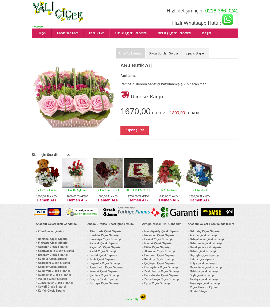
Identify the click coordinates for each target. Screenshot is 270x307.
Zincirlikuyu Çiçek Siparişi (161, 279)
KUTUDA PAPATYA (138, 190)
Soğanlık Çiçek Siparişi (104, 263)
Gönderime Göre (67, 33)
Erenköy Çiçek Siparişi (53, 254)
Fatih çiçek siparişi (202, 259)
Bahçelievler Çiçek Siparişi (161, 275)
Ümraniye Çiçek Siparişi (105, 239)
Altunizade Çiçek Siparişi (105, 231)
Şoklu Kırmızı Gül (108, 190)
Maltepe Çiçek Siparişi (52, 278)
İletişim (206, 33)
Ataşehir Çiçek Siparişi (53, 246)
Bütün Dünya (198, 291)
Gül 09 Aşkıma (77, 190)
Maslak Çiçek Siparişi (158, 243)
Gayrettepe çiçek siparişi (206, 267)
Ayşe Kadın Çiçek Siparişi (106, 267)
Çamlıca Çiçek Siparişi (104, 275)
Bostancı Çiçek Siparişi (53, 238)
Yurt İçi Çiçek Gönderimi (131, 33)
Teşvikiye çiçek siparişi (205, 283)
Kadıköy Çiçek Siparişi (53, 266)
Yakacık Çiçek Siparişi (103, 271)
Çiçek (42, 33)
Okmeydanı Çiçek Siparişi (161, 267)
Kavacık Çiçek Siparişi (104, 243)
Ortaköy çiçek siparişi (204, 271)
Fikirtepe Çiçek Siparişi (53, 242)
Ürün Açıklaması (130, 53)
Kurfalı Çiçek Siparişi (52, 290)
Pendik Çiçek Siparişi (103, 255)
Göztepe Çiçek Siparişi (104, 283)
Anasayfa (37, 27)
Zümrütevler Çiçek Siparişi (55, 282)
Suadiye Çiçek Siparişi (53, 258)
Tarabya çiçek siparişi (204, 279)
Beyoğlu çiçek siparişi (204, 255)
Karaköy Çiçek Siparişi (159, 259)
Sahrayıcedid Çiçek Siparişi (56, 250)
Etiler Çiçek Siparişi (157, 247)
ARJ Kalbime (169, 190)
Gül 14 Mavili (200, 190)
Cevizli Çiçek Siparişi (52, 286)
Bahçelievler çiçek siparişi (207, 239)
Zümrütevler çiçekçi (51, 231)
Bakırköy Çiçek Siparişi (205, 231)
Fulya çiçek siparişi (202, 263)
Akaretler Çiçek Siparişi (159, 251)
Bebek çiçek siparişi (203, 251)
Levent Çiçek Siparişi (158, 239)
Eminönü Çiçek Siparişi (159, 255)
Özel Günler (96, 33)
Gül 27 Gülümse (47, 190)
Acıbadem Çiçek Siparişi (54, 262)
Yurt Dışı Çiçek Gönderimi (174, 33)
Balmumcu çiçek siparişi (206, 243)
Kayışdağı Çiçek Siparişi (105, 247)
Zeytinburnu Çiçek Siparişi (161, 271)
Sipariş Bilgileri (195, 53)
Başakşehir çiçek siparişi (206, 247)
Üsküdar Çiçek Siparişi (104, 235)
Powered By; (132, 299)
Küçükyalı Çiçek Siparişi (54, 270)
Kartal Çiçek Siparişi (102, 251)
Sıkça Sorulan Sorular (164, 53)
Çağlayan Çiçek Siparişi (159, 263)
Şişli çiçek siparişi (202, 275)
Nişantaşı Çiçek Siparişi (159, 235)
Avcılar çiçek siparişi (203, 235)
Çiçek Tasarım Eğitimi (204, 287)
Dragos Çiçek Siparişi (103, 279)
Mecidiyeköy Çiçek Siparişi (162, 231)
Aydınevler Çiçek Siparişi (54, 274)
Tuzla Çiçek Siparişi (102, 259)
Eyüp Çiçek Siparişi (157, 283)
